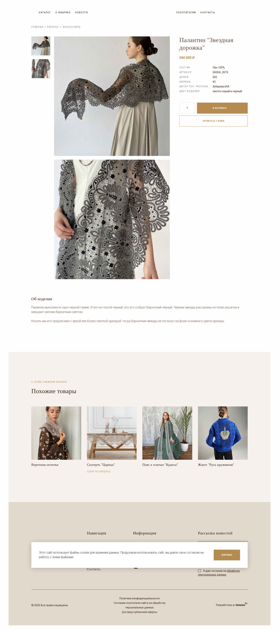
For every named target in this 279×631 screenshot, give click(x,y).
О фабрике (63, 12)
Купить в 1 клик (213, 121)
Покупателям (186, 12)
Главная (37, 27)
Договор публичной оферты (139, 612)
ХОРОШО (226, 554)
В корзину (220, 108)
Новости (81, 12)
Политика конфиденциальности (139, 598)
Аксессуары (71, 27)
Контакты (207, 12)
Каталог (45, 12)
